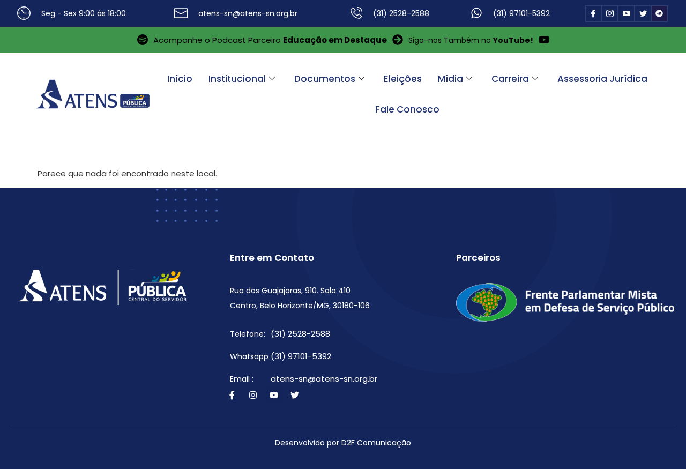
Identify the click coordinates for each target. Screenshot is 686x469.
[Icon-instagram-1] (610, 13)
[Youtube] (273, 395)
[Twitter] (294, 395)
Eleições (403, 78)
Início (179, 78)
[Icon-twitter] (643, 13)
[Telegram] (659, 13)
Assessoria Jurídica (602, 78)
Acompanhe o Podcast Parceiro (270, 40)
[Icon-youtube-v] (626, 13)
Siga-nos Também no (470, 40)
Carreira (510, 78)
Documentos (324, 78)
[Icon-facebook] (593, 13)
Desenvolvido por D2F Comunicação (343, 442)
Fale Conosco (407, 109)
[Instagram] (253, 395)
